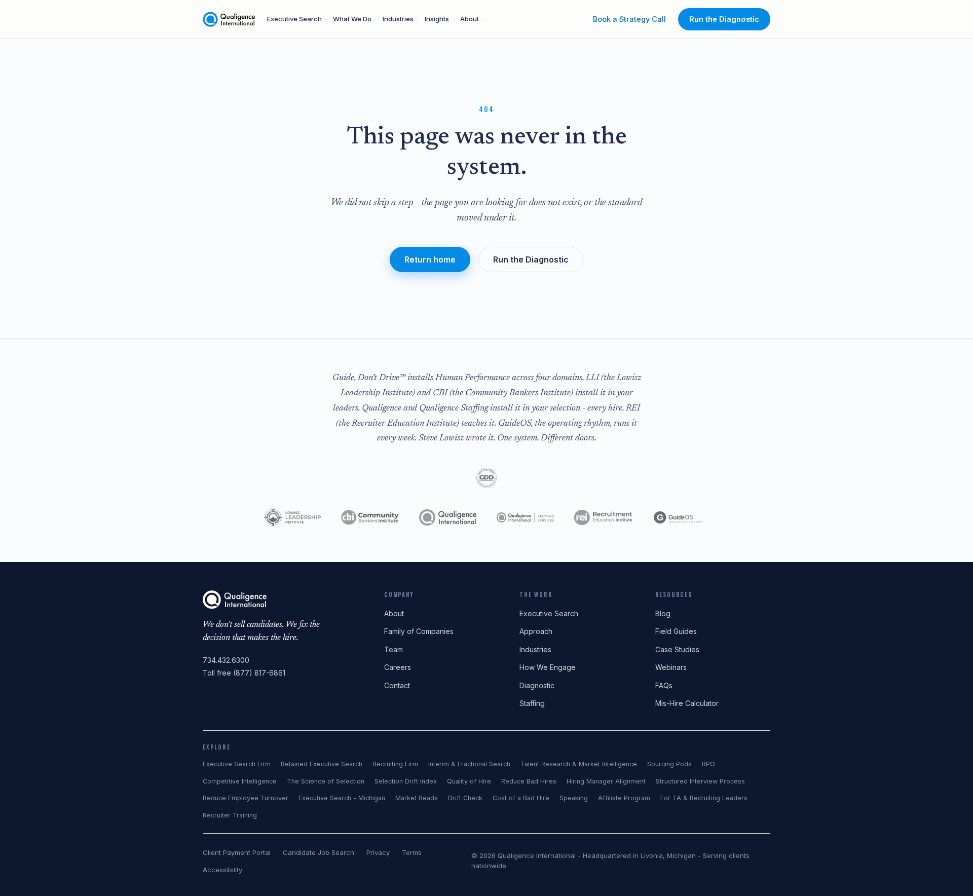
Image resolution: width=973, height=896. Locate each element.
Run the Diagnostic (724, 19)
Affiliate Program (624, 798)
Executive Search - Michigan (341, 798)
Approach (535, 631)
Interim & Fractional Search (469, 764)
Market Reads (416, 798)
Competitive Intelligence (240, 781)
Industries (398, 19)
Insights (437, 19)
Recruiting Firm (395, 764)
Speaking (573, 798)
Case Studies (677, 649)
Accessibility (222, 870)
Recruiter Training (230, 815)
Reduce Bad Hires (528, 781)
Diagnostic (536, 685)
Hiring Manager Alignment (606, 781)
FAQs (663, 685)
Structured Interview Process (700, 781)
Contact (397, 685)
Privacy (378, 852)
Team (393, 649)
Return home (430, 259)
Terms (412, 852)
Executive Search (294, 19)
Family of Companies (419, 631)
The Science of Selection (325, 781)
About (469, 19)
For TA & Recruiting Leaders (703, 798)
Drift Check (465, 798)
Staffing (532, 703)
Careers (397, 667)
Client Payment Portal (237, 852)
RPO (708, 764)
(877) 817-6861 (259, 672)
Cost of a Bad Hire (521, 798)
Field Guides (676, 631)
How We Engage (547, 667)
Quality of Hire (469, 781)
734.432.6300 (226, 660)
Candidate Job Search (318, 852)
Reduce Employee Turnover (245, 798)
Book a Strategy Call (629, 19)
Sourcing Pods (669, 764)
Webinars (671, 667)
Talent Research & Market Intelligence (578, 764)
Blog (662, 613)
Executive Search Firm (237, 764)
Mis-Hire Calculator (687, 703)
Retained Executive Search (321, 764)
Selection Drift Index (406, 781)
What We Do (352, 19)
